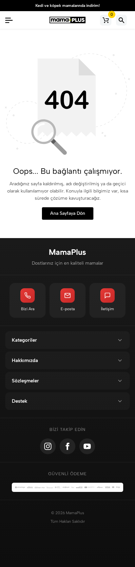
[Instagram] (48, 446)
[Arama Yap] (121, 20)
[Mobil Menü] (9, 20)
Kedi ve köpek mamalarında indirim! (67, 5)
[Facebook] (67, 446)
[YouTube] (87, 446)
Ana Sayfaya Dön (67, 213)
